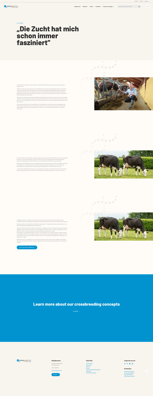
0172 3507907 (56, 367)
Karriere (88, 368)
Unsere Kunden (89, 363)
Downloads (88, 371)
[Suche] (139, 6)
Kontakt (55, 374)
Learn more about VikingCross (26, 247)
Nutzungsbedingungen (129, 373)
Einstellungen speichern (129, 376)
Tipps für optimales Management (93, 369)
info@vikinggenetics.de (56, 370)
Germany (146, 1)
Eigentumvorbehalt (128, 374)
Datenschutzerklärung (129, 371)
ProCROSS (75, 311)
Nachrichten (89, 365)
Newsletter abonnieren (91, 372)
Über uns (88, 366)
